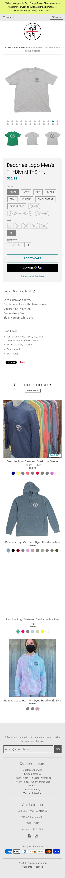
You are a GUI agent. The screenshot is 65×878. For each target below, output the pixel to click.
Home (8, 47)
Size (9, 220)
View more (32, 390)
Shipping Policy (32, 773)
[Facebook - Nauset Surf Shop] (29, 836)
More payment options (32, 276)
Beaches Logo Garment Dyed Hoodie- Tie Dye (32, 700)
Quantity (12, 240)
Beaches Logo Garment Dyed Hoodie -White (32, 542)
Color (10, 186)
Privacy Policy (32, 789)
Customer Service (32, 769)
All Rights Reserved (32, 866)
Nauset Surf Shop (37, 862)
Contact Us (41, 810)
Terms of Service (32, 793)
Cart (58, 17)
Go (58, 749)
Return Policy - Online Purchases (32, 781)
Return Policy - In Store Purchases (32, 777)
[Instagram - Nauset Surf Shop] (36, 836)
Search (32, 785)
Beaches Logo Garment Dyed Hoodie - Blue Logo (32, 621)
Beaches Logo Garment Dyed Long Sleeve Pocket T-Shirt (32, 463)
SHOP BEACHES (22, 47)
